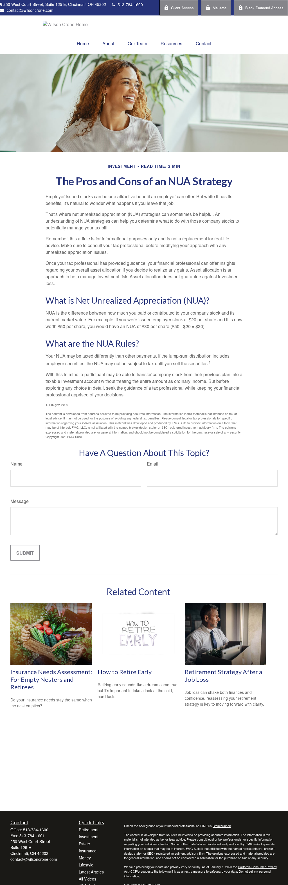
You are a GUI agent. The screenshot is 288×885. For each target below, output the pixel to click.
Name (16, 463)
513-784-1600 (130, 4)
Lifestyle (86, 865)
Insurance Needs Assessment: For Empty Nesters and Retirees (51, 679)
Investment (88, 836)
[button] (83, 43)
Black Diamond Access (264, 7)
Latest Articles (91, 872)
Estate (84, 843)
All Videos (87, 879)
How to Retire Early (125, 672)
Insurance (87, 851)
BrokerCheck (222, 825)
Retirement (88, 829)
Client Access (182, 7)
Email (152, 463)
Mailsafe (219, 7)
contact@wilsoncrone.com (30, 10)
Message (19, 501)
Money (85, 858)
